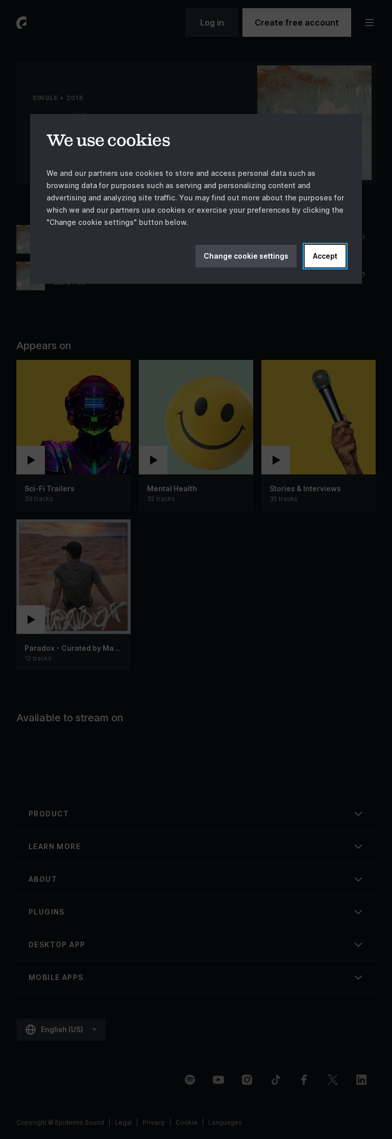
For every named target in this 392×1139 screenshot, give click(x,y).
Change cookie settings (246, 256)
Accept (325, 256)
